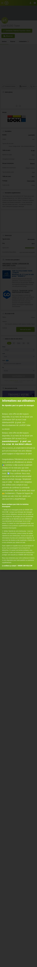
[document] (18, 483)
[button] (34, 399)
